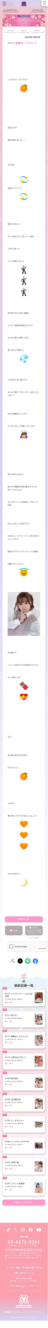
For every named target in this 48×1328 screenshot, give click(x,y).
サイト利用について (18, 1312)
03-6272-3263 (24, 1242)
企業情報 (7, 1312)
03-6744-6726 (24, 1278)
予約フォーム (20, 1286)
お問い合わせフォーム (23, 1272)
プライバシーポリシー (35, 1312)
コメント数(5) (34, 938)
